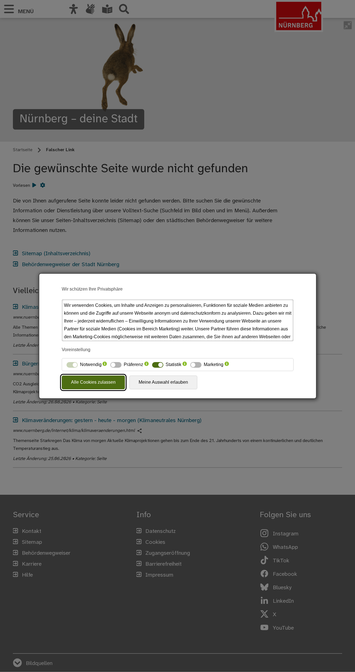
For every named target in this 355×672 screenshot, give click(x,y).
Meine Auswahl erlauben (163, 382)
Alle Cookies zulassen (93, 382)
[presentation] (104, 365)
